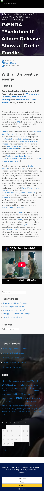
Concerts (27, 14)
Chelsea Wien (6, 388)
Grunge (19, 391)
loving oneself (13, 229)
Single (33, 408)
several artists (12, 149)
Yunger (4, 414)
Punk (5, 405)
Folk (5, 391)
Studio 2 (8, 139)
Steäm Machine (11, 63)
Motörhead (27, 398)
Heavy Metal (6, 394)
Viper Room (36, 411)
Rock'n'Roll (7, 408)
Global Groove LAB (28, 193)
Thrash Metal (25, 411)
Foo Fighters (12, 391)
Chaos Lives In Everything (13, 207)
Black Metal (17, 385)
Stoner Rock (13, 411)
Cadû (28, 385)
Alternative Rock (24, 381)
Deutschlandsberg (15, 146)
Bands (19, 14)
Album (4, 381)
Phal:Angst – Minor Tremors (15, 303)
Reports (27, 17)
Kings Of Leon (27, 225)
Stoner (5, 411)
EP (3, 391)
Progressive (18, 402)
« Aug (4, 450)
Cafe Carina (34, 385)
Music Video (36, 398)
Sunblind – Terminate (12, 317)
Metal (17, 398)
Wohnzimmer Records (16, 156)
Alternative (12, 381)
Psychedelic (30, 401)
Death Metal (18, 388)
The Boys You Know (17, 159)
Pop (12, 402)
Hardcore (26, 391)
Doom (27, 388)
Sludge (39, 408)
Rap (9, 406)
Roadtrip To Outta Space (20, 405)
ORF (26, 137)
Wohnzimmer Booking (12, 19)
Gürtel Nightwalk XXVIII (13, 307)
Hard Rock (35, 391)
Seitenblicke (23, 139)
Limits (19, 220)
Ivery (27, 394)
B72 (18, 122)
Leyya (24, 168)
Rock (32, 405)
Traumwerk (9, 193)
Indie (23, 394)
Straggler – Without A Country (16, 314)
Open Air (6, 402)
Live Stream (9, 398)
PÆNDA (18, 17)
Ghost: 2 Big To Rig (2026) (14, 310)
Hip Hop (15, 394)
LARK (17, 193)
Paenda (5, 132)
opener (20, 212)
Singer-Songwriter (21, 408)
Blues (25, 385)
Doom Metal (35, 388)
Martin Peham (27, 188)
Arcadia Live (10, 14)
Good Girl (6, 198)
